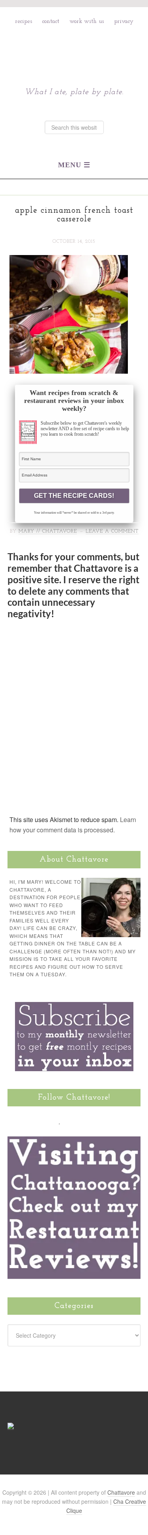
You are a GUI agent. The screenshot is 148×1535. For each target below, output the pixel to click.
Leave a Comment (112, 531)
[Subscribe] (104, 1120)
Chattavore (74, 51)
